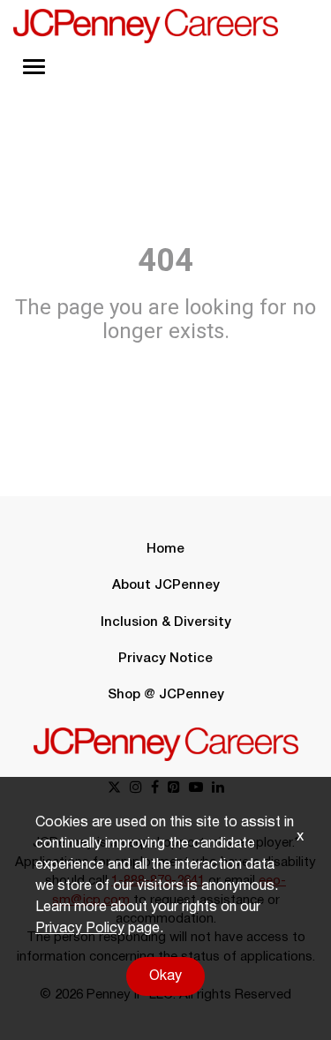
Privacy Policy (79, 929)
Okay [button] (165, 976)
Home (165, 549)
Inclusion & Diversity (166, 622)
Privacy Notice (165, 658)
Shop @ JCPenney (166, 695)
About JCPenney (166, 585)
